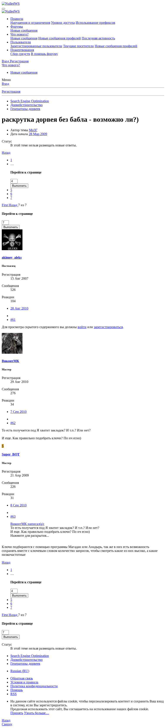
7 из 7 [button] (22, 205)
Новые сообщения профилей (59, 38)
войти (82, 327)
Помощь (16, 690)
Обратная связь (21, 678)
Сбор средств (20, 54)
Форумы (16, 26)
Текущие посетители (78, 46)
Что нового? (19, 34)
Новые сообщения (23, 30)
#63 (13, 516)
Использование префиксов (95, 22)
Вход (5, 84)
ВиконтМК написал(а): (27, 524)
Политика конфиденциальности (34, 686)
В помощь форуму (44, 54)
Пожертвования (22, 50)
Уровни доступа (63, 22)
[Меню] (3, 8)
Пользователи (20, 42)
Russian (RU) (19, 671)
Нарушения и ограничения (30, 22)
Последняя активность (98, 38)
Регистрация (11, 91)
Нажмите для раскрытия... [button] (29, 535)
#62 (13, 423)
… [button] (12, 164)
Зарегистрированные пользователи (36, 46)
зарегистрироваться (108, 327)
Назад (6, 152)
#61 (13, 319)
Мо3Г (33, 130)
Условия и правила (24, 682)
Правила (16, 19)
